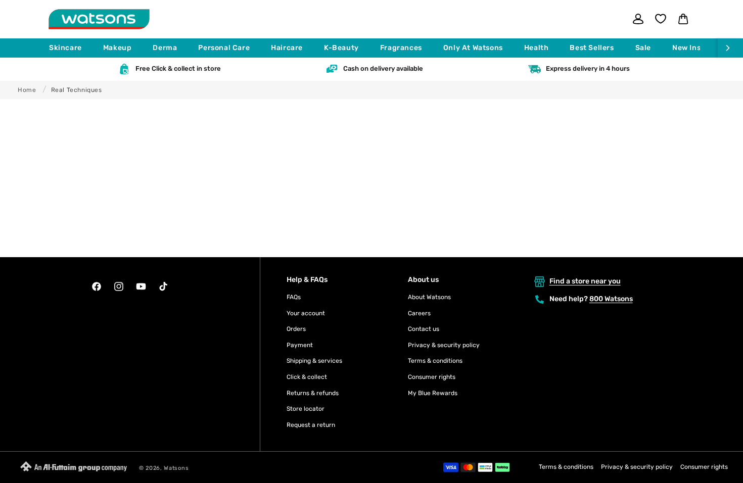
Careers (419, 313)
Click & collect (307, 376)
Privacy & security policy (444, 345)
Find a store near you (585, 281)
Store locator (305, 408)
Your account (306, 313)
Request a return (311, 424)
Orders (296, 328)
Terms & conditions (435, 360)
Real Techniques (76, 89)
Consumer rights (431, 376)
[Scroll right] (730, 48)
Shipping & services (314, 360)
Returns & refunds (313, 393)
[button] (70, 48)
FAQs (294, 297)
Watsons (176, 468)
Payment (300, 345)
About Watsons (429, 297)
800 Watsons (611, 299)
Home (27, 89)
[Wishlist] (660, 19)
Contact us (423, 328)
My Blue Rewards (432, 393)
